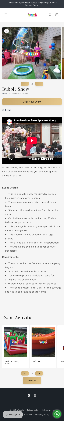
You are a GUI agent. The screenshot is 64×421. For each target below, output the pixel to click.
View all (32, 380)
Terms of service (25, 414)
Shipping (5, 93)
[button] (6, 15)
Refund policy (33, 410)
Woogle (20, 410)
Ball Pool (36, 361)
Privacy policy (48, 410)
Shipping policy (42, 414)
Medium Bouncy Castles (12, 362)
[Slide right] (39, 84)
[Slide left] (25, 84)
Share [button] (8, 110)
